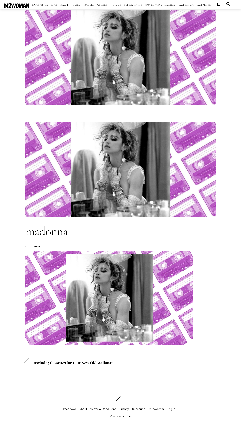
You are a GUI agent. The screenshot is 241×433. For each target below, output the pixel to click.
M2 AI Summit (186, 4)
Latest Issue (40, 4)
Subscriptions (133, 4)
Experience (204, 4)
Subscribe (138, 409)
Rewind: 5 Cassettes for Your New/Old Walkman (73, 363)
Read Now (69, 409)
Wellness (103, 4)
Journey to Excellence (160, 4)
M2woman (119, 416)
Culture (88, 4)
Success (116, 4)
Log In (171, 409)
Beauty (65, 4)
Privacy (124, 409)
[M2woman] (16, 6)
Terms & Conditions (103, 409)
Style (54, 4)
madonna (46, 231)
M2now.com (156, 409)
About (83, 409)
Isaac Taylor (32, 246)
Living (77, 4)
